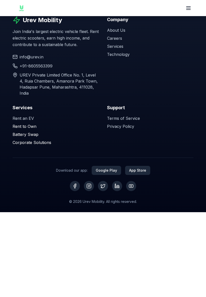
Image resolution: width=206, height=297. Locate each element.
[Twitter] (103, 186)
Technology (118, 54)
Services (115, 46)
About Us (116, 30)
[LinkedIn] (117, 186)
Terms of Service (123, 118)
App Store (137, 170)
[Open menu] (188, 8)
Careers (114, 38)
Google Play (106, 170)
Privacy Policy (120, 126)
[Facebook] (75, 186)
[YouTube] (131, 186)
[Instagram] (89, 186)
